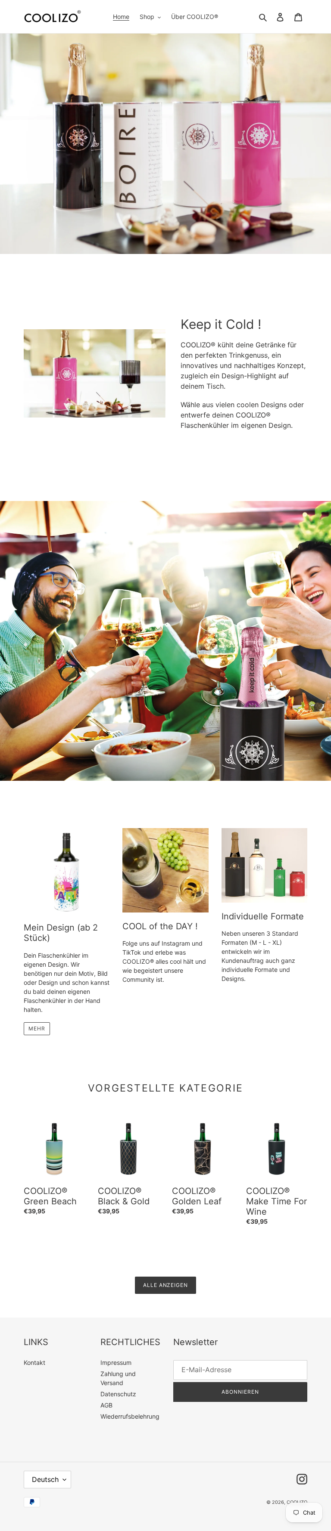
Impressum (115, 1362)
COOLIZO (297, 1502)
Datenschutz (118, 1394)
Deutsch (45, 1479)
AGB (106, 1405)
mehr (36, 1028)
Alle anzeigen (165, 1285)
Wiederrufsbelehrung (129, 1416)
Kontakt (34, 1362)
